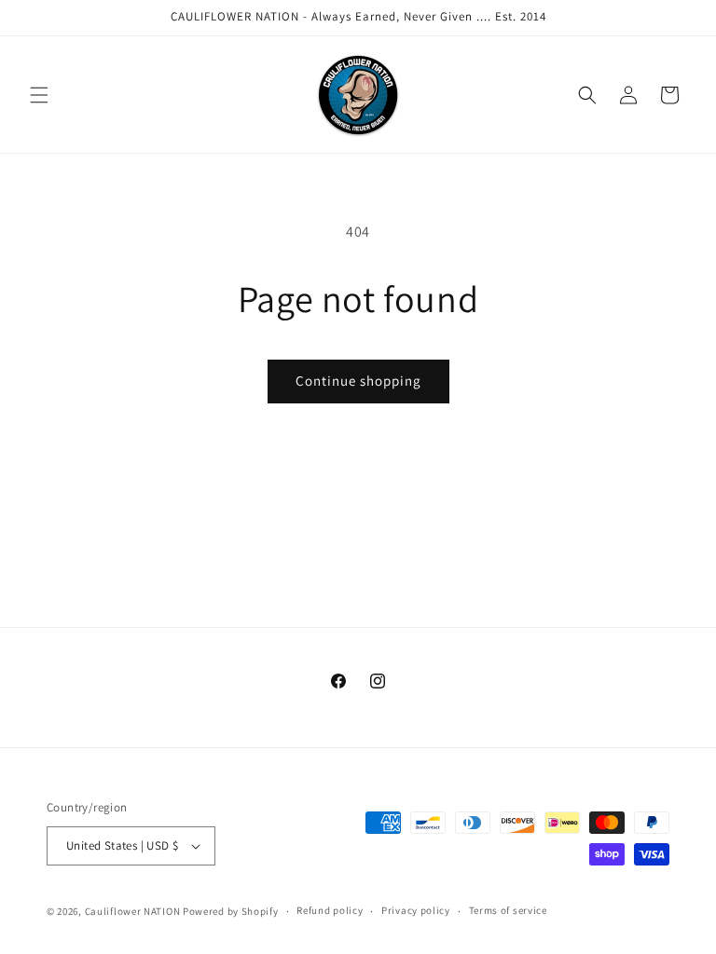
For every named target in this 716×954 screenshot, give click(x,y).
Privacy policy (415, 910)
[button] (39, 95)
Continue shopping (358, 380)
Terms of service (508, 910)
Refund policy (329, 910)
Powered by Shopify (231, 911)
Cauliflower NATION (133, 911)
